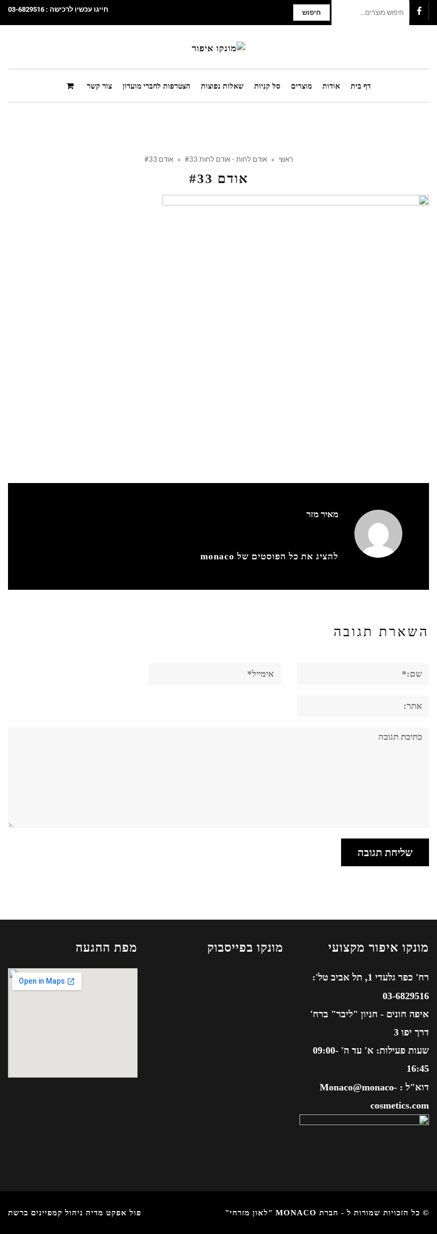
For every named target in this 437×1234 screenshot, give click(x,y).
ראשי (286, 159)
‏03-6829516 (26, 9)
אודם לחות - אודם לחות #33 (226, 159)
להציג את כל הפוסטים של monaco (269, 556)
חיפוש (311, 13)
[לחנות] (71, 85)
